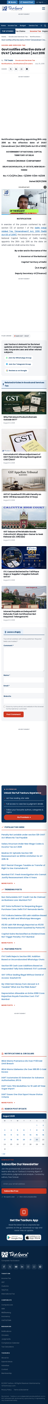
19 (17, 1139)
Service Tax (33, 25)
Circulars (5, 1335)
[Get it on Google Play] (15, 1237)
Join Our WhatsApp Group (20, 358)
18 (11, 1139)
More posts (7, 883)
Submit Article (6, 1361)
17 (5, 1139)
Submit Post (28, 2)
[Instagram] (28, 1266)
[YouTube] (16, 1266)
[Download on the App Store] (33, 1237)
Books (13, 2)
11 (11, 1135)
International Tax (8, 1294)
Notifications (35, 37)
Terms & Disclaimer (21, 1390)
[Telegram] (40, 1266)
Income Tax (12, 25)
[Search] (45, 25)
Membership (6, 1373)
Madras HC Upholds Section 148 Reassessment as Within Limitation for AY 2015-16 (21, 856)
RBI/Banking (6, 1312)
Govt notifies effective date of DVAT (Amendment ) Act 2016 (23, 51)
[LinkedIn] (22, 1266)
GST (3, 1282)
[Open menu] (43, 8)
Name (7, 675)
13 (24, 1135)
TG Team (8, 60)
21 (30, 1139)
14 (30, 1135)
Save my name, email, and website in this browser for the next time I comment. (25, 707)
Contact (4, 1369)
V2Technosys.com (8, 1386)
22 (37, 1139)
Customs (5, 1286)
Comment (9, 645)
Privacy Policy (6, 1390)
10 (5, 1135)
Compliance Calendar (10, 1343)
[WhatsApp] (34, 1266)
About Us (5, 1358)
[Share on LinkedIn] (16, 69)
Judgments (6, 1339)
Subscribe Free (11, 1191)
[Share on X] (10, 69)
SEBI (3, 1308)
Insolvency (5, 1316)
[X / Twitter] (10, 1266)
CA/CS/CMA (6, 1320)
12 (17, 1135)
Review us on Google (18, 370)
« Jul (3, 1154)
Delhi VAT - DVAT (22, 336)
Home (3, 25)
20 (24, 1139)
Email (7, 686)
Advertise (5, 1365)
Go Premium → (24, 817)
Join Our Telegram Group (20, 364)
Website (7, 696)
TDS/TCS (4, 1290)
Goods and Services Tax (18, 37)
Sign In (41, 2)
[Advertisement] (24, 109)
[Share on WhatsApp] (21, 69)
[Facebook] (3, 1266)
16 (43, 1135)
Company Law (7, 1305)
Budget (23, 25)
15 (37, 1135)
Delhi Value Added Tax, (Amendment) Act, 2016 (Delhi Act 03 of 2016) (24, 231)
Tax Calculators (7, 1347)
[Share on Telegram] (27, 69)
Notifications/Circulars (23, 64)
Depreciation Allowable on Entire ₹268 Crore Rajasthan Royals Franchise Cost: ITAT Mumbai (22, 996)
